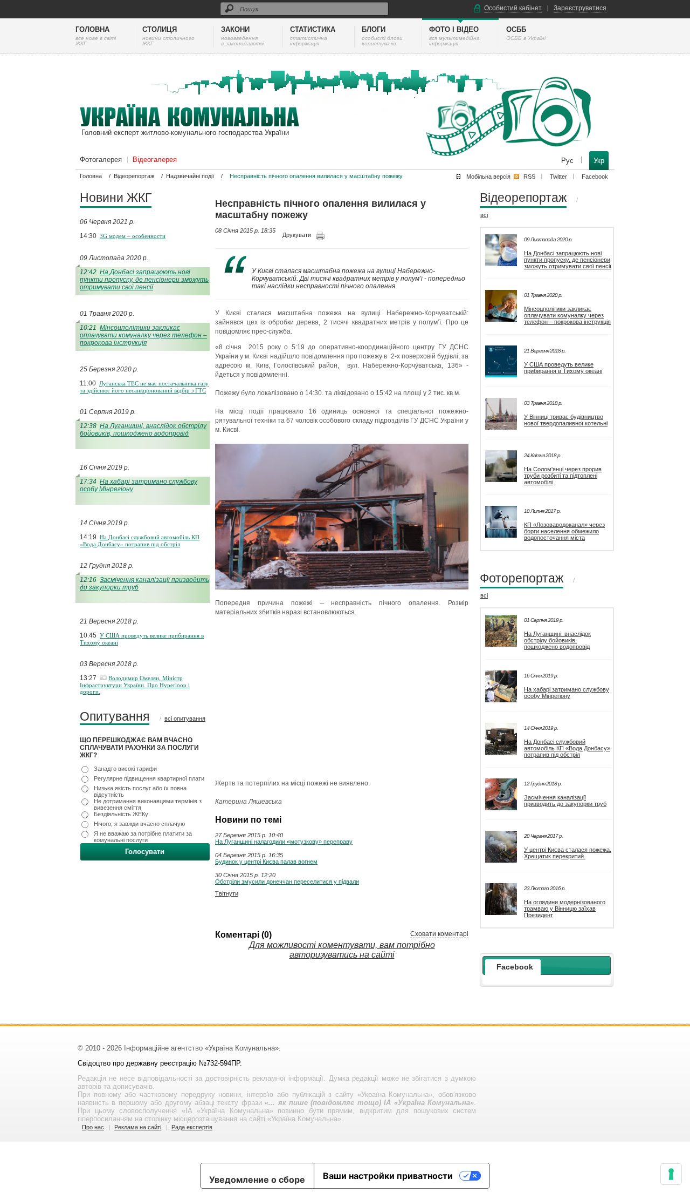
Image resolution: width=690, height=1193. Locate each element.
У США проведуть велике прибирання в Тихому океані (563, 367)
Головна (91, 176)
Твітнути (226, 893)
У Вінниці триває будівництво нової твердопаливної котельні (566, 420)
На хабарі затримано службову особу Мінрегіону (566, 692)
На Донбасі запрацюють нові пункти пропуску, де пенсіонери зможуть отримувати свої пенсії (144, 279)
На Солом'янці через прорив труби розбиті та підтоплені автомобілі (563, 475)
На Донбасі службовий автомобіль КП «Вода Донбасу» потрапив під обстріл (139, 540)
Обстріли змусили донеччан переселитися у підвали (287, 881)
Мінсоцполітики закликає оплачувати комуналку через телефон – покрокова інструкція (143, 335)
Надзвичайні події (190, 176)
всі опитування (184, 718)
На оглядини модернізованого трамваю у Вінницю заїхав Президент (564, 908)
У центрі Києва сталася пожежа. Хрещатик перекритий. (567, 852)
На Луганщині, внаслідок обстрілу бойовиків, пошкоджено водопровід (143, 429)
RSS (529, 176)
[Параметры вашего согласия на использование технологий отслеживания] (671, 1174)
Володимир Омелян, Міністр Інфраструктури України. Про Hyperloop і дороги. (135, 685)
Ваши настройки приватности (388, 1175)
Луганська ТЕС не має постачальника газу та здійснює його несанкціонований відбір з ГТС (144, 387)
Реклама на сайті (137, 1127)
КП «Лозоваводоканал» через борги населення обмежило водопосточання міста (564, 531)
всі (484, 215)
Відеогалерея (155, 159)
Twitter (558, 176)
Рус (568, 161)
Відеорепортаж (134, 176)
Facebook (595, 176)
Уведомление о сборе (257, 1179)
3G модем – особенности (132, 236)
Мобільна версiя (488, 176)
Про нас (93, 1127)
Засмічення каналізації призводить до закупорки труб (565, 800)
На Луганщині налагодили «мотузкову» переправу (284, 841)
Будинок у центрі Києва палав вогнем (266, 861)
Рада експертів (191, 1127)
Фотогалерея (101, 159)
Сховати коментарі (439, 934)
